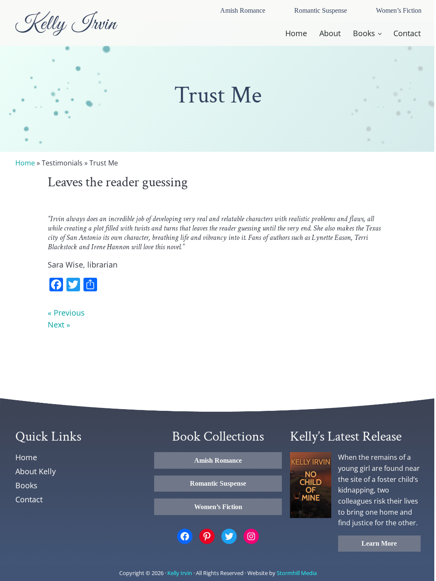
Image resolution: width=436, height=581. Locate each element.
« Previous (66, 313)
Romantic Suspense (320, 10)
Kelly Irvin (179, 573)
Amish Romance (242, 10)
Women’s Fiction (399, 10)
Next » (59, 324)
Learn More (379, 543)
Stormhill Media (297, 573)
